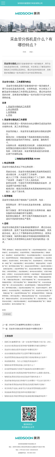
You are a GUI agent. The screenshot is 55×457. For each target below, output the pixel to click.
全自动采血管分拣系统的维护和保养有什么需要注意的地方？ (28, 372)
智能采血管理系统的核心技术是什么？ (19, 365)
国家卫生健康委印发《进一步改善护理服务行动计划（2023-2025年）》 (28, 341)
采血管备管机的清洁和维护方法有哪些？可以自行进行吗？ (27, 380)
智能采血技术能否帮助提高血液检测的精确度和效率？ (25, 396)
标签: (4, 310)
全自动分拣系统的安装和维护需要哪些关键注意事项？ (25, 345)
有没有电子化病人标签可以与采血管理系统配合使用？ (25, 388)
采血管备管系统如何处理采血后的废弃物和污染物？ (25, 384)
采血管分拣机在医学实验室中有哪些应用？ (21, 349)
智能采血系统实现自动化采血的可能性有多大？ (23, 376)
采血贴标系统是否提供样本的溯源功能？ (20, 392)
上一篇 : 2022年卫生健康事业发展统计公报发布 (21, 324)
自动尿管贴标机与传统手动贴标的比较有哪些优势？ (25, 369)
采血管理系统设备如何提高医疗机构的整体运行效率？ (25, 357)
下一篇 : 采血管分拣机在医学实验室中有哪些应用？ (22, 328)
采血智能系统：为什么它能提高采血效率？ (21, 361)
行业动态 (7, 314)
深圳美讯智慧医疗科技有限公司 (30, 3)
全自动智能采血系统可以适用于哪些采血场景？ (23, 353)
